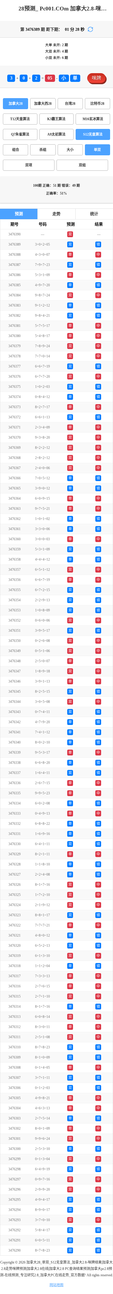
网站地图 (56, 1285)
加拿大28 (16, 104)
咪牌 (96, 77)
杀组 (42, 150)
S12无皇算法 (93, 134)
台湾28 (70, 104)
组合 (15, 150)
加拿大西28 (43, 104)
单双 (97, 150)
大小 (70, 150)
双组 (82, 165)
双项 (28, 165)
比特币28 (97, 104)
